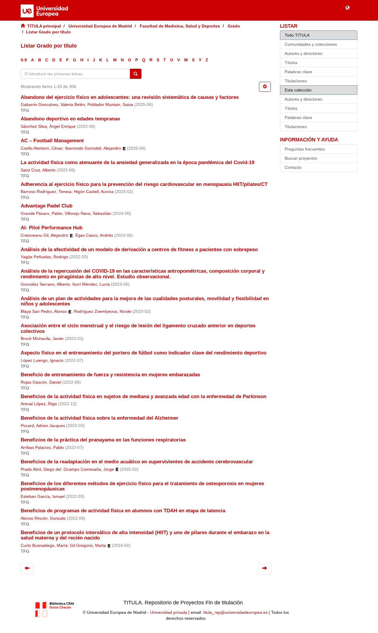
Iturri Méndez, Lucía (91, 284)
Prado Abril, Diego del (41, 469)
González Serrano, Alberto (45, 284)
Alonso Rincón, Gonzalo (43, 518)
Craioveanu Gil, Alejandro (44, 235)
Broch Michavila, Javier (42, 338)
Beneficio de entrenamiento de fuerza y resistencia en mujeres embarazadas (110, 374)
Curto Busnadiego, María (44, 545)
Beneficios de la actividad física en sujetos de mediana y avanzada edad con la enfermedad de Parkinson (143, 396)
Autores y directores (303, 53)
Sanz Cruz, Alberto (38, 170)
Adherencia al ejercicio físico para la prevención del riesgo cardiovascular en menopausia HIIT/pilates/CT (144, 184)
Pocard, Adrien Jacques (43, 425)
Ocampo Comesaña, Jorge (88, 469)
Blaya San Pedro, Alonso (44, 311)
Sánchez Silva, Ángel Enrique (48, 126)
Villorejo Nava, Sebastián (88, 213)
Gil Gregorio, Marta (88, 545)
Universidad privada (168, 612)
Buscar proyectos (301, 158)
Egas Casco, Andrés (94, 235)
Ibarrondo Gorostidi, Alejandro (93, 148)
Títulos (291, 62)
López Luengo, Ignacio (42, 360)
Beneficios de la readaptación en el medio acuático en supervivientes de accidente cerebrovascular (137, 461)
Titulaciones (296, 80)
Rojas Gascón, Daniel (41, 382)
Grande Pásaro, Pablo (41, 213)
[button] (347, 7)
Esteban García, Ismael (43, 496)
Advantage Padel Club (46, 206)
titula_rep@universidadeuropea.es (235, 612)
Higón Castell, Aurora (93, 191)
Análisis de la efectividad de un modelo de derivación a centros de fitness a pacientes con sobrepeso (139, 249)
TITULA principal (44, 26)
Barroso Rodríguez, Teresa (46, 191)
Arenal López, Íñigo (39, 404)
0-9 (24, 60)
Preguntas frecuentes (305, 149)
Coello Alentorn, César (42, 148)
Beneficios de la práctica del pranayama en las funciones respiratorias (103, 440)
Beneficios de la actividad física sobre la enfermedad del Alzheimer (99, 418)
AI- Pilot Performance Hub (51, 227)
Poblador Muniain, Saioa (110, 104)
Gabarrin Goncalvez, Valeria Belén (53, 104)
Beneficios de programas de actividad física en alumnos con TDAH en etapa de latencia (123, 510)
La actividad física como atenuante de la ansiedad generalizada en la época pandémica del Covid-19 (137, 162)
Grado (234, 26)
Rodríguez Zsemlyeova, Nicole (102, 311)
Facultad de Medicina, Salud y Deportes (180, 26)
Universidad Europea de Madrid (100, 26)
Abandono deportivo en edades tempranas (70, 119)
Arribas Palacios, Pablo (42, 447)
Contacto (293, 167)
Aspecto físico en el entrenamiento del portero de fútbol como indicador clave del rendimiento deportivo (143, 353)
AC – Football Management (52, 140)
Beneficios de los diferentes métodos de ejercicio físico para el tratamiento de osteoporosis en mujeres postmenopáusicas (142, 486)
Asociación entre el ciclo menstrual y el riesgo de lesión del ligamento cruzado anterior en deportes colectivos (138, 328)
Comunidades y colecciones (311, 44)
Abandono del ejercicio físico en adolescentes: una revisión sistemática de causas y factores (130, 97)
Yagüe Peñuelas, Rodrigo (44, 257)
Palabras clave (298, 71)
